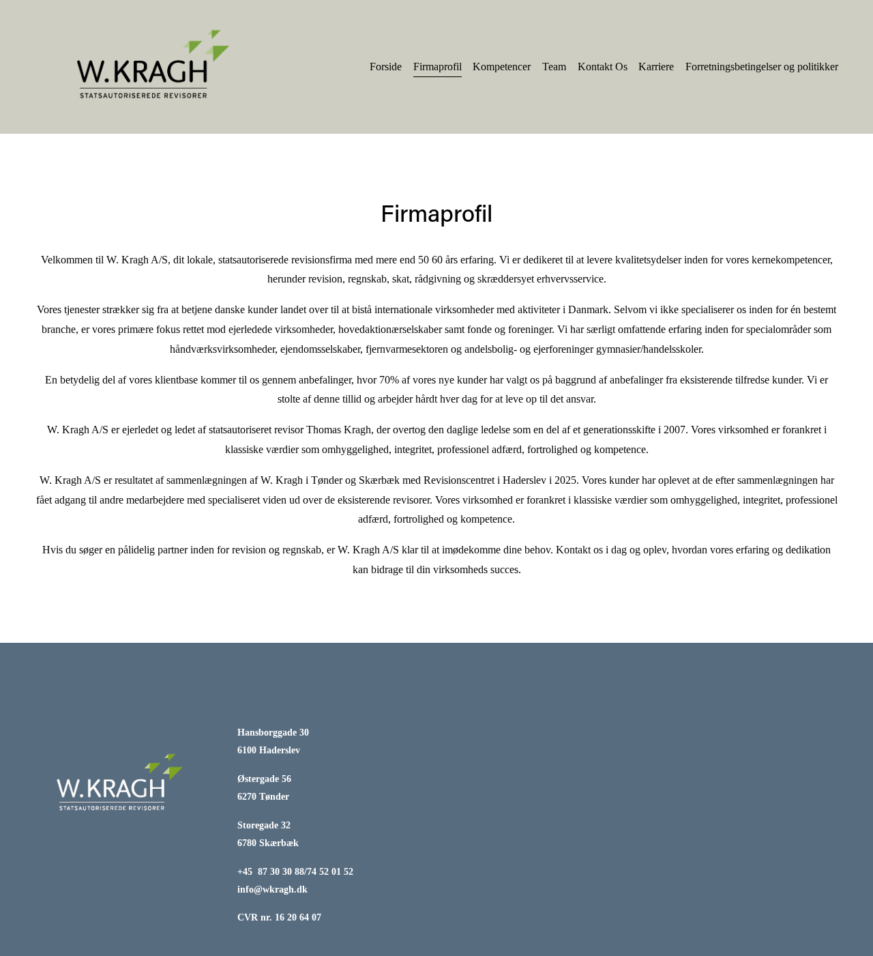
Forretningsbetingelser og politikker (761, 66)
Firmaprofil (437, 66)
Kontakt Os (602, 66)
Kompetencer (502, 66)
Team (554, 66)
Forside (386, 66)
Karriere (656, 66)
